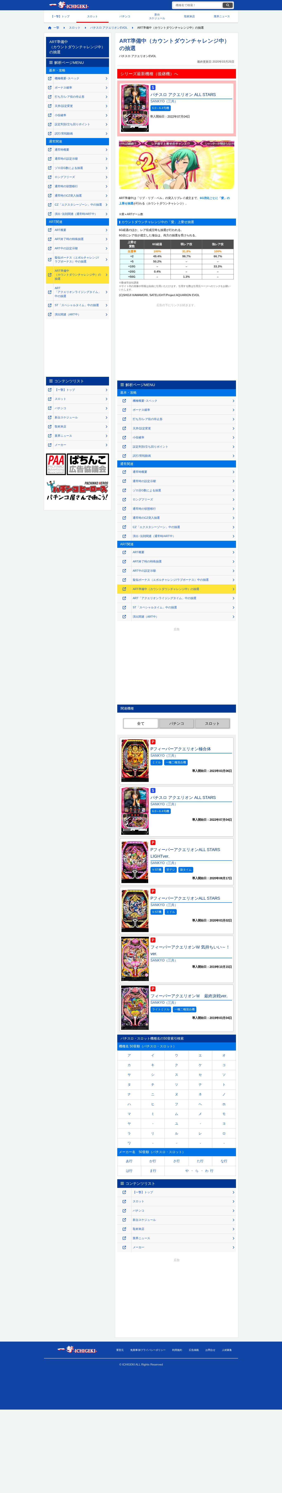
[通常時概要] (124, 472)
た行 (200, 1161)
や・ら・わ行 (200, 1170)
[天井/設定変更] (124, 428)
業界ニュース (222, 16)
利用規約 (177, 1350)
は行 (129, 1170)
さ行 (176, 1161)
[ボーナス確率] (124, 410)
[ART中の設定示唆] (124, 570)
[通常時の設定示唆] (124, 481)
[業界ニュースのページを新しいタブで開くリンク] (124, 1238)
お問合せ (210, 1350)
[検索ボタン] (228, 5)
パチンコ (125, 16)
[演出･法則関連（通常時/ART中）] (124, 536)
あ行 (129, 1161)
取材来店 (189, 16)
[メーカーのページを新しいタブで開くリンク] (124, 1247)
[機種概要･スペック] (124, 400)
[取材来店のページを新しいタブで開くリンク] (124, 1229)
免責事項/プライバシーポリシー (148, 1350)
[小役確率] (124, 437)
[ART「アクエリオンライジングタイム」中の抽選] (124, 598)
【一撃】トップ (60, 16)
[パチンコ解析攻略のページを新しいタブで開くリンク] (124, 1210)
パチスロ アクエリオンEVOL (109, 27)
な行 (224, 1161)
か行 (152, 1161)
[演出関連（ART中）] (124, 616)
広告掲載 (194, 1350)
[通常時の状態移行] (124, 508)
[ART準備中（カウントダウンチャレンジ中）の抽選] (124, 589)
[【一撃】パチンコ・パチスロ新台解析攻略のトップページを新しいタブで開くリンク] (124, 1192)
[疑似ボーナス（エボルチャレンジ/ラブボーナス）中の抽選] (124, 580)
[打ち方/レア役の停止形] (124, 419)
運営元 (120, 1350)
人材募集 (227, 1350)
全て (141, 723)
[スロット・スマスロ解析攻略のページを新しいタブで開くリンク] (124, 1201)
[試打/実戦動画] (124, 456)
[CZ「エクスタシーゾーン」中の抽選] (124, 527)
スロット (92, 16)
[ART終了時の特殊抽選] (124, 561)
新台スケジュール (157, 16)
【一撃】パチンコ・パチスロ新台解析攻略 (68, 5)
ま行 (153, 1170)
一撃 (56, 27)
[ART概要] (124, 552)
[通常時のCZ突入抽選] (124, 518)
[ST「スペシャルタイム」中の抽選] (124, 607)
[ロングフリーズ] (124, 499)
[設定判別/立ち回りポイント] (124, 446)
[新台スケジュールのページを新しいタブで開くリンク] (124, 1220)
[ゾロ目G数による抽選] (124, 490)
